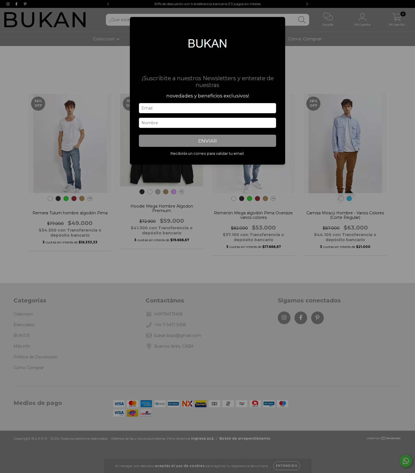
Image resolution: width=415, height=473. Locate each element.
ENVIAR (207, 141)
